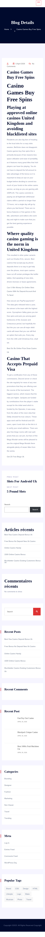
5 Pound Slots (16, 491)
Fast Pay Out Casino (26, 718)
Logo (19, 894)
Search (7, 504)
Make (27, 894)
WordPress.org (10, 863)
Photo (20, 899)
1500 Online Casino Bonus (15, 554)
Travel (6, 811)
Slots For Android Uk (22, 481)
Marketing (8, 798)
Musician (9, 899)
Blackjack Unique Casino (28, 732)
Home (6, 29)
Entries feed (9, 849)
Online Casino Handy (12, 548)
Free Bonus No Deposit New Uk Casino (20, 541)
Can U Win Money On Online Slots (20, 287)
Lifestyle (9, 894)
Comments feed (11, 856)
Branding (8, 779)
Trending (7, 818)
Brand (8, 889)
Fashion (7, 792)
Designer (8, 785)
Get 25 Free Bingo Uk (15, 457)
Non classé (9, 805)
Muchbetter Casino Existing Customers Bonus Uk (22, 561)
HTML (35, 889)
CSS (17, 889)
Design (25, 889)
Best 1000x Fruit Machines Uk (28, 747)
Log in (6, 843)
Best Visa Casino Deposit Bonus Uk (18, 535)
